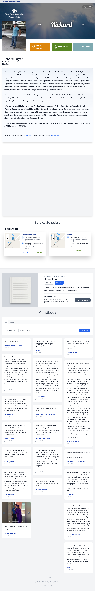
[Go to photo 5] (14, 521)
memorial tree (27, 135)
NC (71, 247)
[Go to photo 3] (12, 521)
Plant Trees (39, 252)
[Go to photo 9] (18, 521)
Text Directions (27, 252)
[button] (13, 239)
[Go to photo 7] (16, 521)
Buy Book (59, 283)
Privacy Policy (42, 583)
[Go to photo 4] (13, 521)
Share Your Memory (83, 300)
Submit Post (84, 330)
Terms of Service (52, 583)
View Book (49, 283)
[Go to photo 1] (9, 521)
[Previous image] (4, 513)
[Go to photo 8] (17, 521)
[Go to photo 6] (15, 521)
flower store (55, 135)
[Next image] (29, 513)
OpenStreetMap (49, 586)
